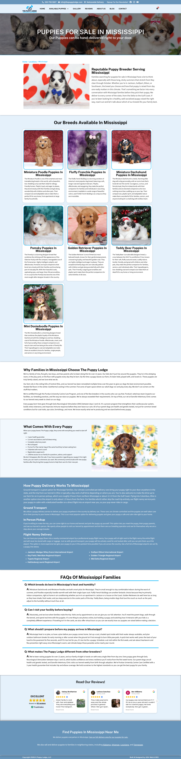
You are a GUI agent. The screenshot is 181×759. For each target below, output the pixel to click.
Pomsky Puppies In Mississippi (43, 249)
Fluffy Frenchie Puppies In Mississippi (87, 173)
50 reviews (41, 703)
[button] (156, 701)
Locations (33, 62)
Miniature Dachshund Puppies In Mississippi (131, 173)
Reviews (89, 9)
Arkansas (116, 744)
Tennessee (138, 744)
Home (42, 9)
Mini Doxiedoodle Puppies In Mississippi (43, 327)
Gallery (77, 9)
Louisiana (124, 744)
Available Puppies (57, 9)
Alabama (107, 744)
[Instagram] (134, 2)
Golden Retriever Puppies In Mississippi (87, 249)
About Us (101, 9)
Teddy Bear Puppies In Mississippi (131, 249)
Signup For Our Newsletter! (117, 2)
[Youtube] (137, 2)
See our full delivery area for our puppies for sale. (108, 737)
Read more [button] (60, 710)
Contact (123, 9)
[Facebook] (130, 2)
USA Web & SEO (152, 757)
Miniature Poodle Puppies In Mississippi (43, 173)
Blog (112, 9)
